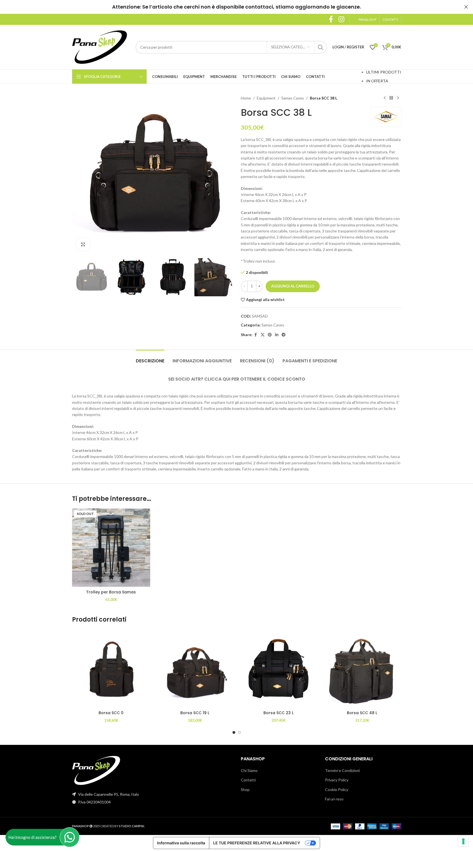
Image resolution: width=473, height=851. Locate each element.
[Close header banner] (466, 7)
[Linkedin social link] (276, 335)
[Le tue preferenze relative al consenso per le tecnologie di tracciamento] (463, 841)
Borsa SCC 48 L (362, 713)
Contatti (248, 779)
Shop (245, 789)
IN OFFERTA (377, 80)
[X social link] (262, 335)
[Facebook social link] (331, 19)
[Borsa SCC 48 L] (362, 669)
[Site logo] (99, 46)
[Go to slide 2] (239, 732)
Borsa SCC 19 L (194, 713)
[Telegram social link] (283, 335)
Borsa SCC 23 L (278, 713)
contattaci (259, 6)
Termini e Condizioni (342, 770)
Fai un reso (334, 799)
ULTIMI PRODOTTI (383, 72)
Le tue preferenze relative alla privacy (256, 842)
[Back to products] (391, 98)
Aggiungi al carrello (292, 286)
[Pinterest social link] (269, 335)
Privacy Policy (336, 779)
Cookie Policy (336, 789)
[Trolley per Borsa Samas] (111, 548)
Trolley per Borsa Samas (111, 592)
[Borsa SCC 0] (111, 669)
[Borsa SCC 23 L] (278, 669)
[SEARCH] (320, 47)
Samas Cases (292, 98)
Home (246, 98)
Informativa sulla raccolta (181, 842)
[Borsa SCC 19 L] (195, 669)
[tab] (150, 358)
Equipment (266, 98)
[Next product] (398, 98)
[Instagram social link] (341, 19)
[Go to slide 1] (233, 732)
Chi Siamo (249, 770)
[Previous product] (384, 98)
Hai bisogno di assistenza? (32, 837)
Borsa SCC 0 (111, 713)
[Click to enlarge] (83, 244)
